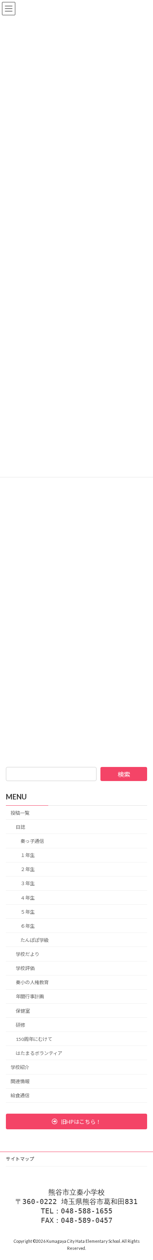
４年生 (27, 898)
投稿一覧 (20, 813)
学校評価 (25, 969)
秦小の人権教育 (32, 983)
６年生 (27, 926)
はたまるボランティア (39, 1053)
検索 (124, 774)
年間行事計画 (30, 997)
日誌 (20, 827)
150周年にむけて (34, 1039)
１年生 (27, 856)
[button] (76, 1121)
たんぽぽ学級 (34, 940)
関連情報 (20, 1082)
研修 (20, 1025)
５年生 (27, 912)
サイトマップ (20, 1159)
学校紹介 (20, 1068)
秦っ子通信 (32, 841)
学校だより (27, 955)
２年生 (27, 870)
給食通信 (20, 1096)
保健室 (23, 1011)
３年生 (27, 884)
